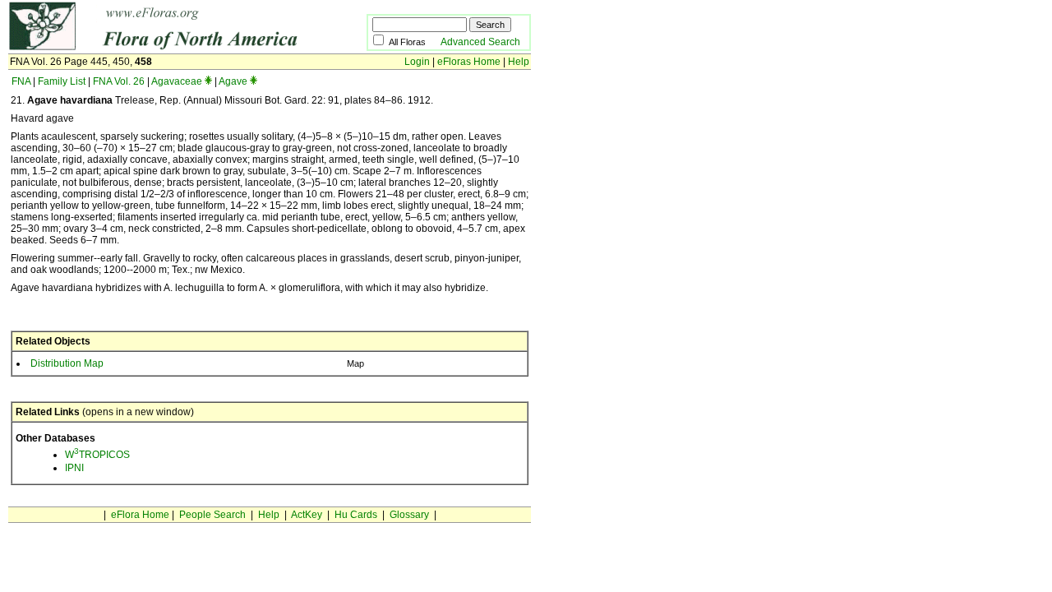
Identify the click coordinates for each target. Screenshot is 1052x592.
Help (518, 61)
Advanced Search (480, 42)
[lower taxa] (208, 81)
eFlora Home (140, 514)
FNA (21, 81)
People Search (212, 514)
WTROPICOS (97, 454)
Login (417, 61)
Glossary (409, 514)
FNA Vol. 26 (119, 81)
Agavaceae (176, 81)
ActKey (306, 514)
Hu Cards (356, 514)
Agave (233, 81)
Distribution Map (67, 363)
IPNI (74, 468)
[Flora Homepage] (162, 47)
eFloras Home (469, 61)
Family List (61, 81)
